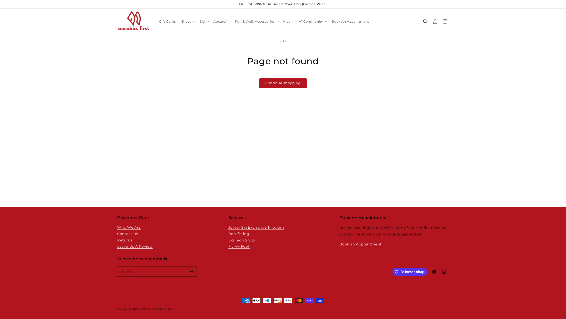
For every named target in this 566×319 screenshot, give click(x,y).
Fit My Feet (239, 246)
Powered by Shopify (160, 308)
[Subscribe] (192, 271)
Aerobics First (137, 308)
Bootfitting (238, 234)
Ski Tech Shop (241, 240)
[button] (188, 21)
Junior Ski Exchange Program (256, 227)
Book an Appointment (360, 244)
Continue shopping (283, 83)
